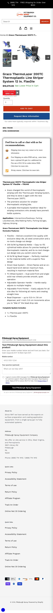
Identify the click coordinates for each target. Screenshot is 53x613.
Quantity (6, 98)
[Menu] (31, 28)
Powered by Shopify (36, 602)
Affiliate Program (12, 498)
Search (45, 21)
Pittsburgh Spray (22, 602)
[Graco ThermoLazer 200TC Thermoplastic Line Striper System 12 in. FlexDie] (31, 54)
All (7, 35)
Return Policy (11, 492)
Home (2, 35)
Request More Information (26, 116)
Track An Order (11, 505)
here (16, 166)
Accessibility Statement (15, 479)
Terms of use (11, 485)
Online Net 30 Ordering (15, 511)
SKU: (8, 128)
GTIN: (11, 131)
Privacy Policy (11, 472)
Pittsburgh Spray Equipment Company (21, 435)
